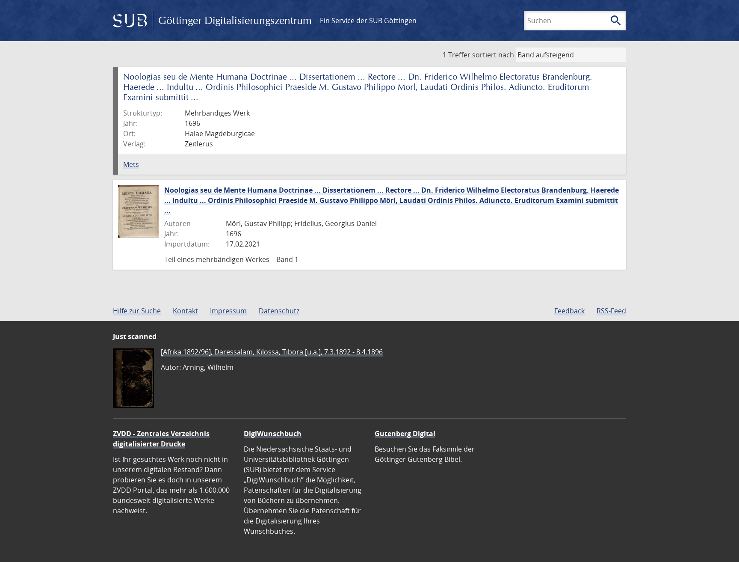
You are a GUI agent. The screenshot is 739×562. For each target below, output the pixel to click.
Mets (131, 164)
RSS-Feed (611, 310)
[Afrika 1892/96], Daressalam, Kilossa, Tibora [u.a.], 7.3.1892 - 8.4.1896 (272, 352)
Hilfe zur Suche (137, 310)
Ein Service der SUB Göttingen (368, 20)
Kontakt (185, 310)
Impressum (228, 310)
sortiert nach (493, 54)
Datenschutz (279, 310)
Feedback (569, 310)
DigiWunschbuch (273, 433)
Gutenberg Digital (405, 433)
